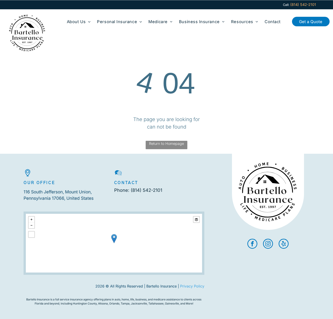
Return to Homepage (166, 143)
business (141, 299)
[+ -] (114, 243)
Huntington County (85, 303)
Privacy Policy (192, 286)
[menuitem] (79, 21)
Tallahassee (156, 303)
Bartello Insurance (38, 299)
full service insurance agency (74, 299)
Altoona (103, 303)
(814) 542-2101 (146, 190)
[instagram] (268, 244)
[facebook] (252, 244)
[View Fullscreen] (31, 234)
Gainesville (172, 303)
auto (117, 299)
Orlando (114, 303)
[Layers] (196, 219)
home (125, 299)
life (132, 299)
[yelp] (284, 244)
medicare (159, 299)
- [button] (31, 225)
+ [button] (31, 219)
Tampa (125, 303)
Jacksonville (139, 303)
